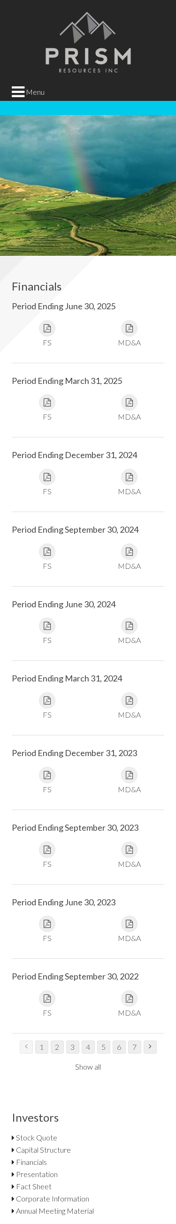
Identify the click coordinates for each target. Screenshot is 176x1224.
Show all (88, 1066)
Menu (34, 91)
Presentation (36, 1174)
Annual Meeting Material (54, 1210)
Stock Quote (36, 1137)
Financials (31, 1161)
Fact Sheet (33, 1186)
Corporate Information (52, 1198)
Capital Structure (43, 1149)
